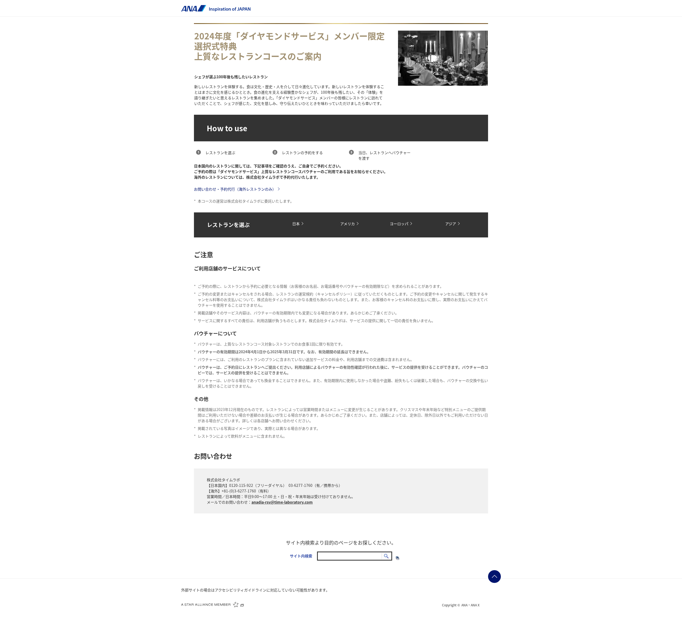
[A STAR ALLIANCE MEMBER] (212, 604)
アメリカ (347, 223)
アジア (450, 223)
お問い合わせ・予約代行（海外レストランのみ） (235, 189)
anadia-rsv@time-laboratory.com (282, 502)
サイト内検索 (301, 555)
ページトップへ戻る (494, 576)
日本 (296, 223)
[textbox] (354, 556)
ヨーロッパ (399, 223)
